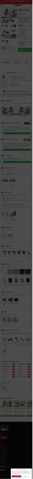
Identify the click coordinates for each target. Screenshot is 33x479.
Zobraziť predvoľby (26, 476)
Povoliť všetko (16, 476)
